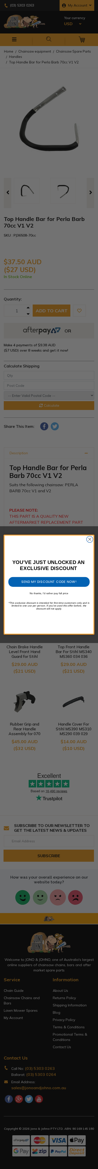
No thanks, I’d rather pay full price (49, 592)
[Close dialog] (90, 539)
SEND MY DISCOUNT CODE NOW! (49, 581)
